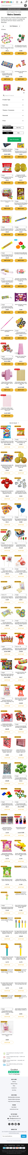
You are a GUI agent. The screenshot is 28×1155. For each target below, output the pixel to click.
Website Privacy (11, 1145)
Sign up (23, 1136)
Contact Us (14, 1087)
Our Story (14, 1090)
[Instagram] (9, 1124)
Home (8, 12)
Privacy (5, 1145)
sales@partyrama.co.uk (15, 1118)
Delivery (14, 1081)
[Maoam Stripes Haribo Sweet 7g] (7, 38)
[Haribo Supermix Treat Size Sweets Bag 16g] (7, 167)
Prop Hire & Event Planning (14, 1101)
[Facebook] (12, 1124)
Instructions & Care (14, 1109)
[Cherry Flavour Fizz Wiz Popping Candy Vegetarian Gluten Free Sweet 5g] (7, 90)
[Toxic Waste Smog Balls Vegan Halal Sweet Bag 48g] (7, 297)
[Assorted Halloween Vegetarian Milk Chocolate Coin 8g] (20, 323)
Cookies (18, 1145)
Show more (3, 22)
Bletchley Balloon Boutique (14, 1097)
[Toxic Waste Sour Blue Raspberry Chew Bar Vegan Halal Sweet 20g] (20, 219)
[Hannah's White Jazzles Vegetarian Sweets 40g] (7, 64)
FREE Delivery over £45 (15, 9)
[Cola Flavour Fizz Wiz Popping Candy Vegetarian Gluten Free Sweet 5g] (20, 193)
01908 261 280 (15, 1116)
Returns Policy (14, 1083)
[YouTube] (15, 1124)
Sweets (12, 12)
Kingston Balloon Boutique (14, 1099)
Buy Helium (14, 1107)
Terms (22, 1145)
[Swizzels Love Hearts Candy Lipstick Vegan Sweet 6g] (7, 271)
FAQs (14, 1085)
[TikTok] (19, 1124)
